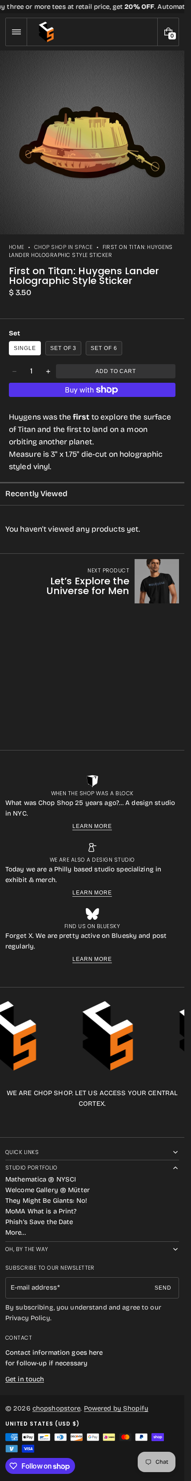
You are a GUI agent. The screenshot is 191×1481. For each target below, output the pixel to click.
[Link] (92, 6)
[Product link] (92, 581)
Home (16, 247)
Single (25, 348)
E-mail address (34, 1287)
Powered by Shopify (116, 1408)
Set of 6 (104, 348)
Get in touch (24, 1379)
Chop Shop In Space (63, 247)
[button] (16, 32)
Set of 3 (63, 348)
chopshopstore (56, 1408)
